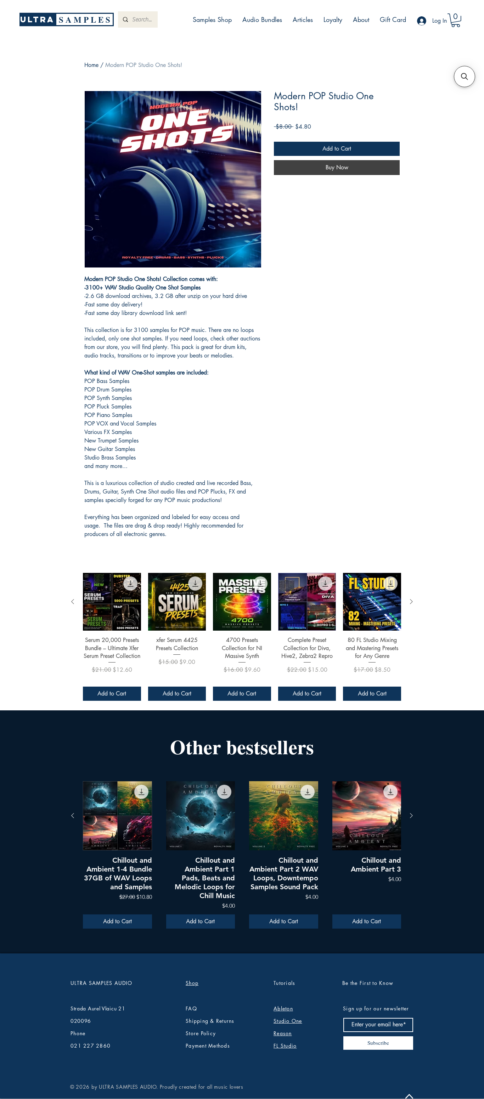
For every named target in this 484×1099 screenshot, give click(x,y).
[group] (242, 637)
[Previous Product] (72, 601)
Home (91, 65)
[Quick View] (112, 602)
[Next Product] (411, 601)
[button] (456, 20)
